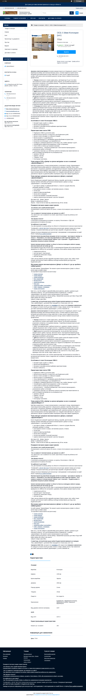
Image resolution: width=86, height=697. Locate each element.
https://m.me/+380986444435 (13, 113)
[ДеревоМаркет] (10, 14)
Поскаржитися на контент (40, 694)
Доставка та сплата (54, 18)
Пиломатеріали (28, 654)
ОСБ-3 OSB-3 (27, 662)
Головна (7, 18)
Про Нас (33, 18)
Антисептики (27, 660)
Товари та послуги (19, 18)
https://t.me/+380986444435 (13, 116)
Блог (6, 35)
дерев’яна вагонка (39, 282)
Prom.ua (51, 693)
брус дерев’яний (38, 279)
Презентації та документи (12, 39)
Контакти (42, 18)
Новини (7, 32)
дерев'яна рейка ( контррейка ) (42, 285)
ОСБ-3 (47, 25)
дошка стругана (38, 274)
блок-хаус (36, 283)
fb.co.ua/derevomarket (45, 233)
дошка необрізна (38, 277)
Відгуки (7, 45)
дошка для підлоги (39, 288)
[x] (32, 554)
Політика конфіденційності (53, 694)
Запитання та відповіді (11, 49)
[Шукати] (72, 13)
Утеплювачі (47, 660)
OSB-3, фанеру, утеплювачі (41, 287)
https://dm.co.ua (9, 122)
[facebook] (31, 554)
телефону (55, 305)
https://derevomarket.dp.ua (12, 108)
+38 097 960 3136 (44, 228)
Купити (66, 52)
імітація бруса (38, 280)
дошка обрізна (38, 275)
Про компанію (6, 654)
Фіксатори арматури (49, 658)
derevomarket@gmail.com (12, 111)
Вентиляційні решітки (49, 654)
